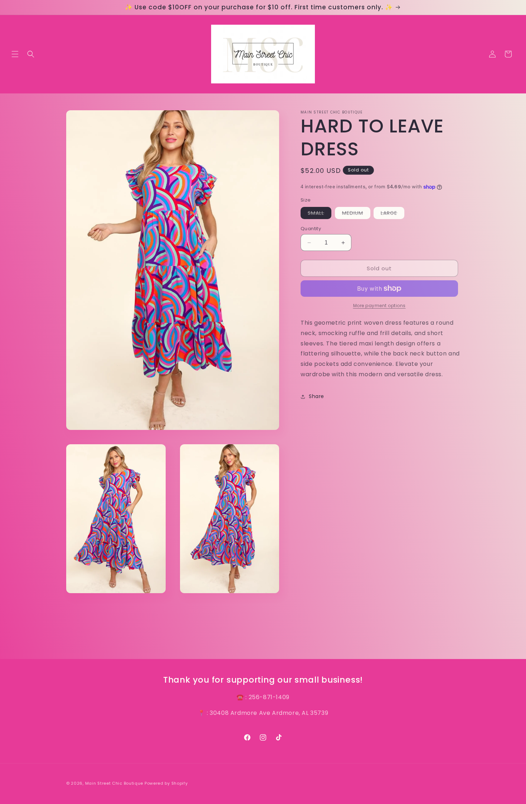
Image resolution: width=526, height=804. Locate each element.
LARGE (392, 214)
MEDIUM (356, 214)
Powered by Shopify (166, 783)
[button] (15, 54)
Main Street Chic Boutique (114, 783)
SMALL (319, 214)
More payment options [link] (379, 305)
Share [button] (316, 396)
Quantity (311, 228)
